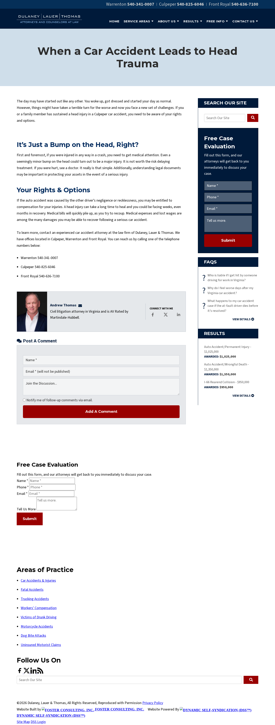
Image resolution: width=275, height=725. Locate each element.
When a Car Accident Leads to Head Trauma (137, 57)
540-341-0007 (140, 4)
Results (191, 21)
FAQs (210, 262)
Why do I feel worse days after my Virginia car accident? (228, 290)
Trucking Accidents (35, 598)
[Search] (252, 118)
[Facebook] (20, 672)
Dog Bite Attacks (33, 635)
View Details (242, 319)
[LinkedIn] (33, 672)
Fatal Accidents (32, 589)
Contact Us (243, 21)
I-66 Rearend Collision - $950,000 (226, 384)
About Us (167, 21)
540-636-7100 (244, 4)
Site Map (23, 721)
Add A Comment (101, 411)
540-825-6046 (190, 4)
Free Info (216, 21)
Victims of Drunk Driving (39, 617)
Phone (23, 487)
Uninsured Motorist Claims (41, 644)
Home (114, 21)
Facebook (153, 317)
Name (22, 480)
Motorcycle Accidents (37, 626)
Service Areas (137, 21)
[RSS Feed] (40, 672)
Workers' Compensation (39, 608)
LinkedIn (179, 317)
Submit (228, 240)
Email (22, 493)
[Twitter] (27, 672)
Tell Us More (26, 509)
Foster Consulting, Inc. (119, 709)
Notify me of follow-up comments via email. (59, 400)
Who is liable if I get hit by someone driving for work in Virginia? (230, 278)
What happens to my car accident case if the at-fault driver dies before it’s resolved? (231, 306)
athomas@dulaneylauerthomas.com (81, 305)
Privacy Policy (152, 702)
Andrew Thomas (63, 305)
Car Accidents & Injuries (38, 580)
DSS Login (38, 721)
